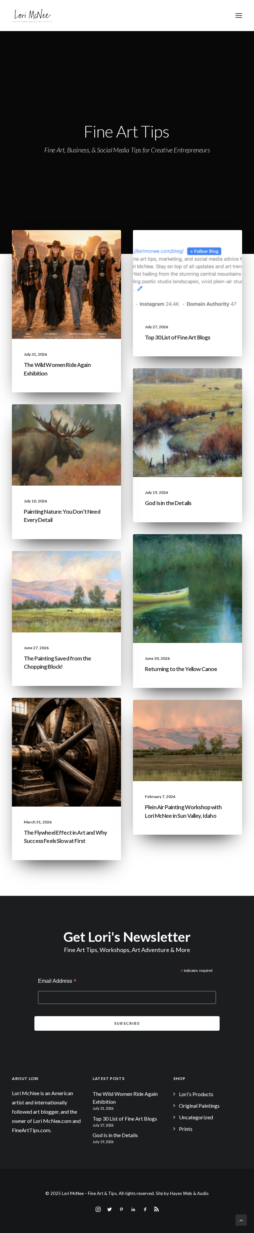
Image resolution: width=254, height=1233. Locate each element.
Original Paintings (199, 1105)
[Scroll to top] (241, 1219)
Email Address (57, 981)
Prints (185, 1129)
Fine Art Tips (215, 246)
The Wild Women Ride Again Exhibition (125, 1098)
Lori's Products (196, 1094)
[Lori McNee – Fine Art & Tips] (32, 15)
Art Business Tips (89, 724)
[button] (239, 15)
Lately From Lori (89, 246)
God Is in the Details (168, 502)
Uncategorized (48, 246)
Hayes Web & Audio (189, 1193)
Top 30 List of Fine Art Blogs (177, 337)
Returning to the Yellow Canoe (181, 668)
